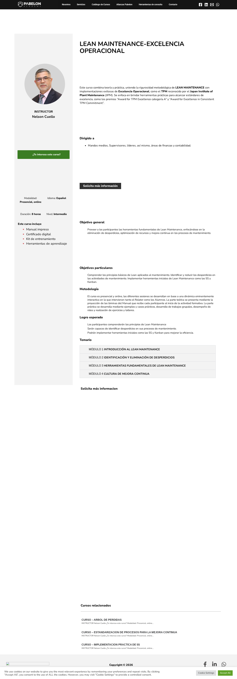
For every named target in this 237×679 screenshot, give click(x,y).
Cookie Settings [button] (206, 672)
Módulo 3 (137, 365)
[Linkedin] (206, 4)
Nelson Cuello (43, 116)
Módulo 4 (119, 373)
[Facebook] (200, 4)
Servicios (81, 4)
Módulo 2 (132, 357)
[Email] (212, 4)
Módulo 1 (124, 349)
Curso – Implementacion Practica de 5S (111, 644)
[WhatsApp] (217, 4)
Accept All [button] (225, 672)
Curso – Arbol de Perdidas (102, 619)
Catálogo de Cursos (101, 4)
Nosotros (66, 4)
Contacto (173, 4)
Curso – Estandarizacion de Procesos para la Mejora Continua (129, 632)
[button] (147, 349)
